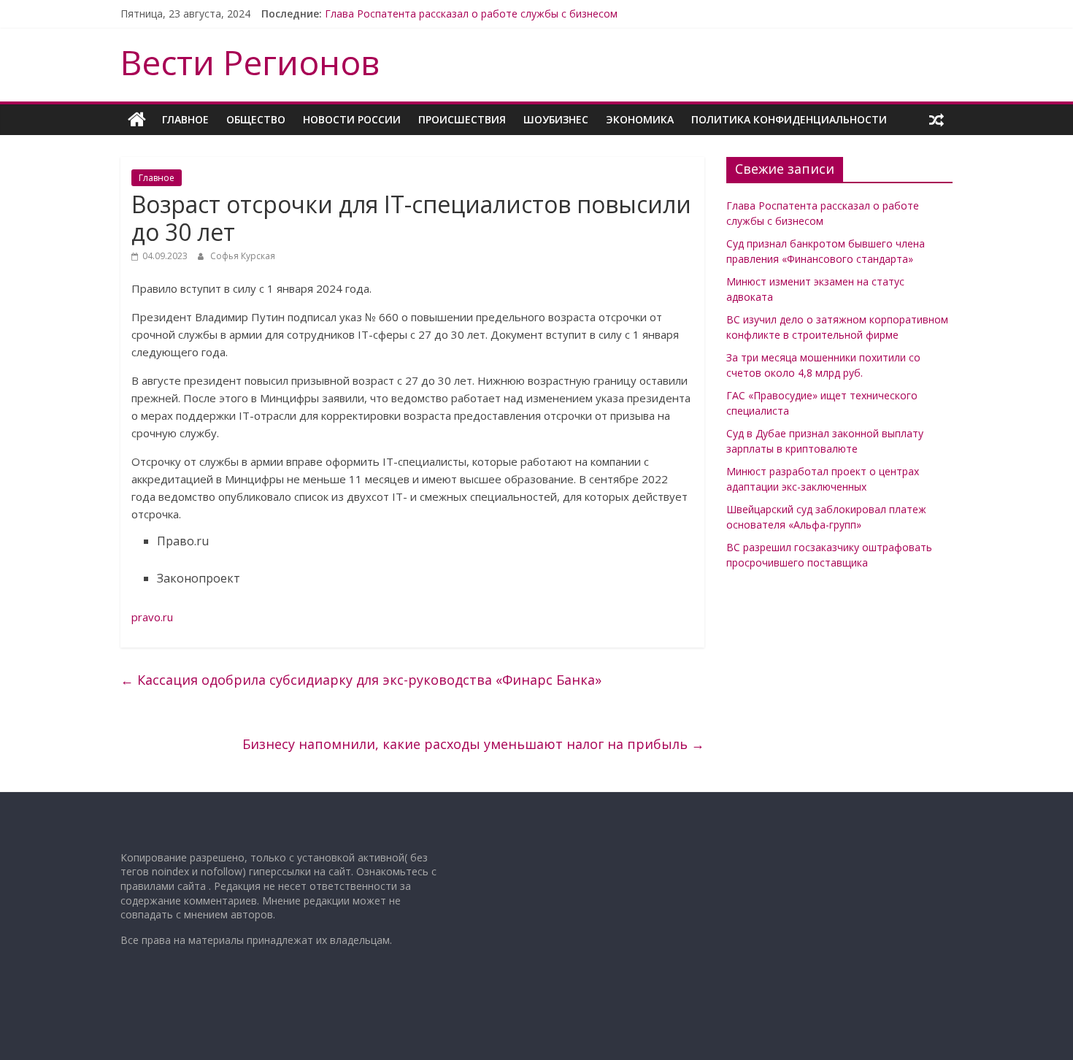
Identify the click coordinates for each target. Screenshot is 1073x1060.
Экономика (640, 119)
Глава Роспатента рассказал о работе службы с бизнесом (471, 13)
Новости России (352, 119)
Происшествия (462, 119)
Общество (255, 119)
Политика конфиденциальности (789, 119)
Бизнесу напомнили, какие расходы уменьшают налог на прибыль (473, 744)
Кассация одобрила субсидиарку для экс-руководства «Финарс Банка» (360, 679)
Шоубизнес (555, 119)
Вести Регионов (250, 62)
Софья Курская (242, 256)
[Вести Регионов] (136, 119)
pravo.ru (152, 617)
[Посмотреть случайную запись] (936, 119)
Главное (185, 119)
